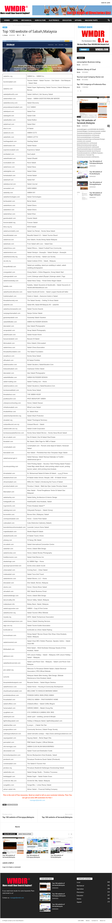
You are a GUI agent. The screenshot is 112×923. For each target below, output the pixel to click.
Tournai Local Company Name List (90, 77)
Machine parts (91, 20)
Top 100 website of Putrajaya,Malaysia (18, 817)
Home (4, 25)
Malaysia (14, 804)
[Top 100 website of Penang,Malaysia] (82, 185)
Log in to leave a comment (12, 867)
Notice (87, 920)
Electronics (54, 20)
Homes (7, 20)
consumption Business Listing (88, 62)
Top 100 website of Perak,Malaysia (57, 856)
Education (67, 20)
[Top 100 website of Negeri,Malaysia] (82, 196)
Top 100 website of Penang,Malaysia (95, 183)
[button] (108, 20)
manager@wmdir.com (37, 800)
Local (15, 20)
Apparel (78, 20)
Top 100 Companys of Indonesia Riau (91, 84)
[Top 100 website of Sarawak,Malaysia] (13, 845)
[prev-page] (69, 834)
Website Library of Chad (86, 69)
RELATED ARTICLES (9, 834)
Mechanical (26, 20)
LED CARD (81, 920)
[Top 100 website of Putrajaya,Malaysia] (37, 845)
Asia (9, 804)
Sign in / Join (105, 3)
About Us (102, 920)
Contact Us (95, 920)
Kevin (6, 35)
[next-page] (71, 834)
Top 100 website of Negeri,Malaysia (95, 194)
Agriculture (40, 20)
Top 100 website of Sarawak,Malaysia (57, 817)
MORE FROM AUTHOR (24, 834)
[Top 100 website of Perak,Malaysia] (62, 845)
